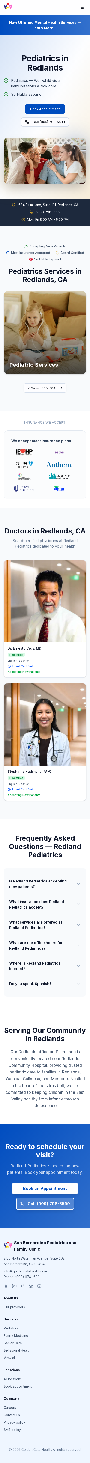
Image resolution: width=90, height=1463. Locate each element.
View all (9, 1358)
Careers (10, 1407)
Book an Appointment (45, 1188)
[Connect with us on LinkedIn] (31, 1286)
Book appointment (18, 1386)
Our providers (14, 1307)
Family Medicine (16, 1336)
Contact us (12, 1415)
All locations (13, 1379)
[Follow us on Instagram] (14, 1286)
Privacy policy (14, 1422)
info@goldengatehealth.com (25, 1271)
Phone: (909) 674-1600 (22, 1277)
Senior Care (13, 1343)
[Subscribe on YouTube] (39, 1286)
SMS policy (12, 1430)
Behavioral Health (17, 1350)
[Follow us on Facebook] (6, 1286)
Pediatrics (11, 1328)
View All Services (41, 388)
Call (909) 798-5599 (49, 122)
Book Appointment (45, 109)
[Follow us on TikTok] (22, 1286)
